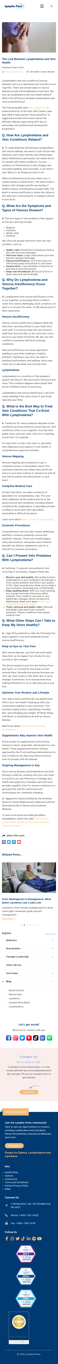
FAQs (8, 1189)
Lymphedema (16, 72)
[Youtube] (39, 1239)
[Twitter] (18, 1239)
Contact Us (11, 1179)
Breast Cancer (16, 990)
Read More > (15, 915)
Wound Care (15, 994)
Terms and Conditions (16, 1182)
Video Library (13, 965)
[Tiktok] (23, 1239)
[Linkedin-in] (29, 1239)
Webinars (11, 940)
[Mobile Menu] (42, 6)
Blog (7, 72)
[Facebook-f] (7, 1239)
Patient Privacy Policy (16, 1185)
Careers (9, 1175)
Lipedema (14, 998)
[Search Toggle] (51, 6)
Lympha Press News (19, 1002)
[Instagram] (12, 1239)
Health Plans (11, 1172)
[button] (4, 842)
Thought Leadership (17, 956)
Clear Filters (50, 934)
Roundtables (13, 948)
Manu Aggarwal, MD (38, 107)
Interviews (12, 973)
